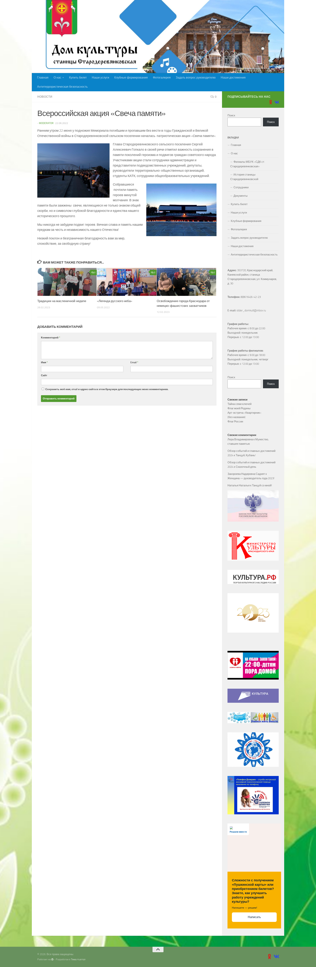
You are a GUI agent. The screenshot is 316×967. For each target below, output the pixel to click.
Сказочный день (246, 466)
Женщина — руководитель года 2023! (250, 478)
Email (134, 362)
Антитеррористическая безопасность (62, 86)
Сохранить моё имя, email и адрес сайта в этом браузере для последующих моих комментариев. (106, 389)
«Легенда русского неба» (114, 301)
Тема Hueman (78, 959)
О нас (57, 77)
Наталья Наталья (238, 485)
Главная (42, 77)
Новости (44, 96)
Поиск (231, 115)
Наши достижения (233, 77)
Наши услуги (100, 77)
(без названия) (236, 417)
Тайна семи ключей (239, 404)
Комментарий (50, 337)
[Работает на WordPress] (52, 959)
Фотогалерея (162, 77)
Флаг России (235, 421)
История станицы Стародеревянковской (244, 177)
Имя (44, 362)
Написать (254, 917)
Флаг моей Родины (239, 408)
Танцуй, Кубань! (246, 455)
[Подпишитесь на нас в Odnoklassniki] (270, 102)
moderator (46, 123)
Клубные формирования (131, 77)
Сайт (44, 375)
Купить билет (78, 77)
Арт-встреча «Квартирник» (244, 412)
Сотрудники (241, 187)
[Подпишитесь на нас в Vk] (276, 102)
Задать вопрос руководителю (196, 77)
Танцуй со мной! (262, 485)
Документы (241, 195)
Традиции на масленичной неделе (61, 301)
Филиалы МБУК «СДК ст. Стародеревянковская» (247, 164)
